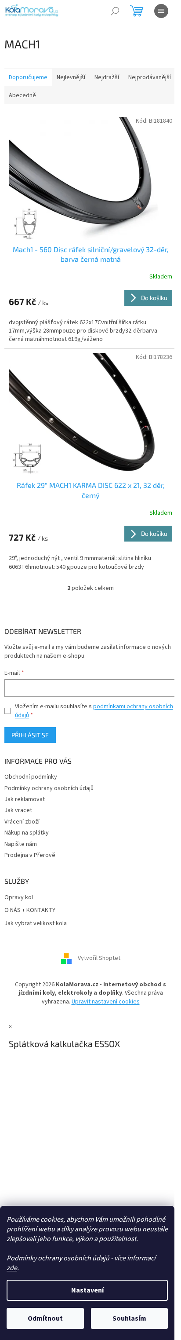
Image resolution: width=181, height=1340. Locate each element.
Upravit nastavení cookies (106, 1001)
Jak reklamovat (24, 799)
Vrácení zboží (22, 821)
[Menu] (161, 11)
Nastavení (87, 1290)
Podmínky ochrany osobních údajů (49, 788)
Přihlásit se (30, 735)
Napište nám (20, 844)
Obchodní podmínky (30, 777)
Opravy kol (18, 897)
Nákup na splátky (26, 832)
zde (12, 1268)
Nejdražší (106, 77)
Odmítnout (45, 1318)
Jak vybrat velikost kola (35, 923)
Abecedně (22, 95)
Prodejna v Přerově (29, 855)
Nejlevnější (71, 77)
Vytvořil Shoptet (99, 958)
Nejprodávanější (149, 77)
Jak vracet (18, 810)
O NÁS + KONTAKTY (29, 910)
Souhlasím (129, 1318)
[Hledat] (115, 11)
